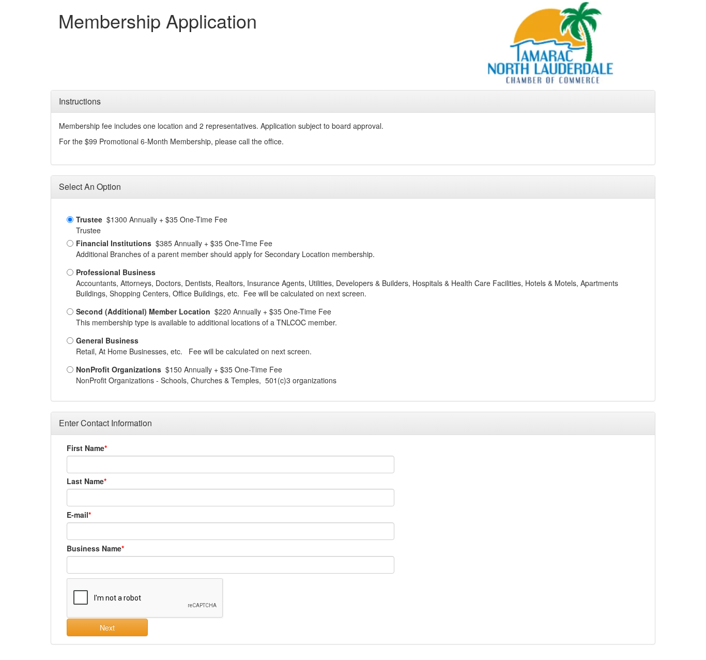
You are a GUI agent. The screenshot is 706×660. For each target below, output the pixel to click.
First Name (85, 448)
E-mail (77, 514)
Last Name (85, 481)
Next (107, 627)
